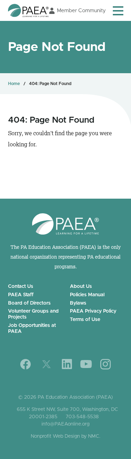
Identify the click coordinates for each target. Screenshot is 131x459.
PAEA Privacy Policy (93, 311)
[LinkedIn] (67, 364)
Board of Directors (29, 303)
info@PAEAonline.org (65, 424)
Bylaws (78, 303)
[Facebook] (25, 364)
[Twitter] (46, 364)
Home (14, 84)
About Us (81, 286)
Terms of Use (85, 319)
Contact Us (20, 286)
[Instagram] (105, 364)
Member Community (81, 10)
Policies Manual (87, 294)
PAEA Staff (21, 294)
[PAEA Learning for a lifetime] (28, 10)
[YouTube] (86, 364)
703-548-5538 (82, 416)
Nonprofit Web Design (55, 436)
